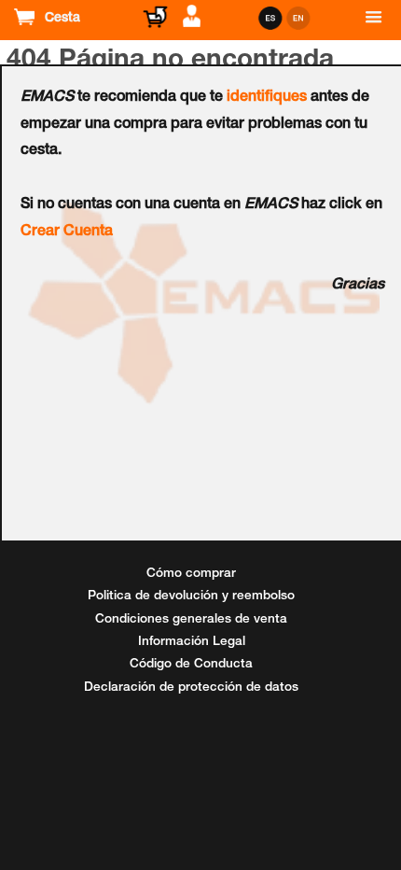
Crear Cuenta (67, 232)
